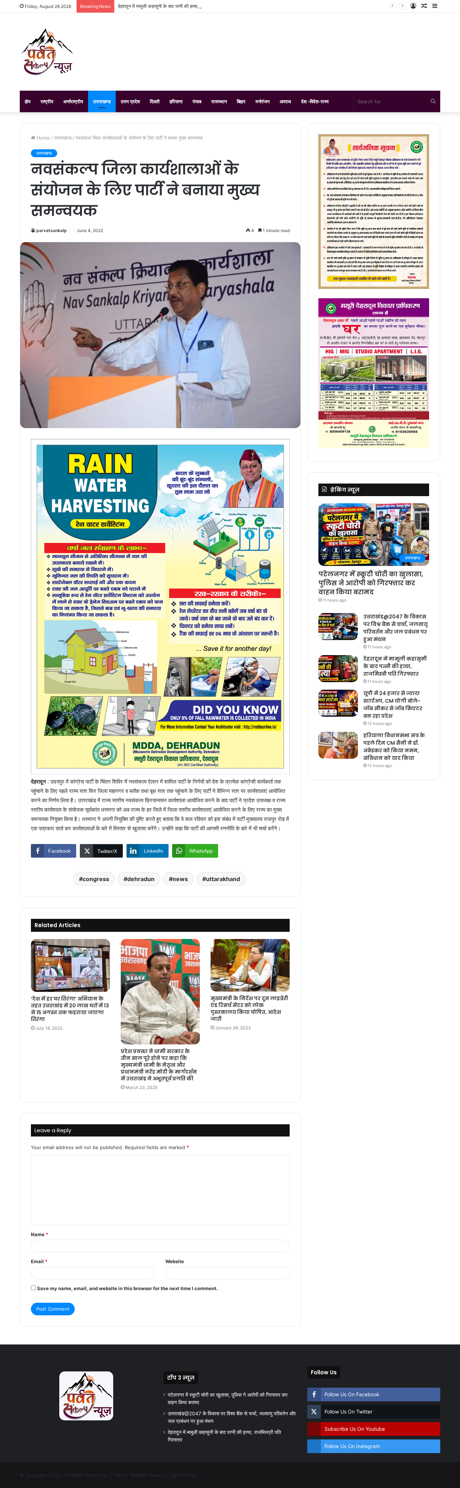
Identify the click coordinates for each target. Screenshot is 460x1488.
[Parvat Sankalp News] (47, 51)
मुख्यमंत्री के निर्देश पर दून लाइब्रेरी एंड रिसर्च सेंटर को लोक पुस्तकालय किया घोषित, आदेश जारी (249, 1008)
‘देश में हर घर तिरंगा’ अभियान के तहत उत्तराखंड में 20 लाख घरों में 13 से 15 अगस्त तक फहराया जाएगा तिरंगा (70, 1009)
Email (39, 1261)
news (180, 879)
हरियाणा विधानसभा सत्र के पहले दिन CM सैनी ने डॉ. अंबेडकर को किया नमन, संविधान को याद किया (394, 747)
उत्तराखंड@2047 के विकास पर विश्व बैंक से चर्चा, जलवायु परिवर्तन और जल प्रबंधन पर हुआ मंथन (395, 628)
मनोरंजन (263, 101)
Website (174, 1261)
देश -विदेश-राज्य (314, 101)
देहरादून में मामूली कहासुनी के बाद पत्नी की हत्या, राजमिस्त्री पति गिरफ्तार (179, 6)
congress (96, 879)
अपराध (285, 101)
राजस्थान (219, 101)
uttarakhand (223, 879)
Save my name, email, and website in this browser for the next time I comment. (127, 1288)
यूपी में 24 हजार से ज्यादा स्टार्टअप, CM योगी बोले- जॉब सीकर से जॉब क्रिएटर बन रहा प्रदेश (392, 705)
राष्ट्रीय (47, 101)
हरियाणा (176, 101)
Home (42, 138)
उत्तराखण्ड (102, 101)
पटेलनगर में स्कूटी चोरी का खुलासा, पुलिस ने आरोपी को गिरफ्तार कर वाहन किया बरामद (370, 583)
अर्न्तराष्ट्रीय (73, 101)
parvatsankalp (51, 230)
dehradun (141, 879)
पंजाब (197, 101)
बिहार (241, 101)
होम (28, 101)
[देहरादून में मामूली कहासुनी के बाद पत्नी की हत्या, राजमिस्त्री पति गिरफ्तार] (338, 668)
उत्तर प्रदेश (130, 101)
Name (39, 1234)
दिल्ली (155, 101)
